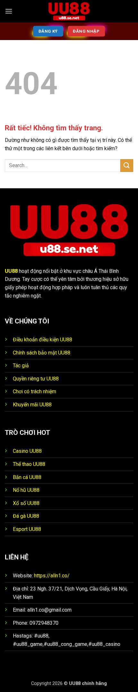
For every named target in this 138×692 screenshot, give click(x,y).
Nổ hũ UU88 (26, 490)
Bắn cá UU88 (27, 477)
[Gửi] (126, 165)
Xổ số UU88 (26, 503)
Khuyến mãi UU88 (32, 405)
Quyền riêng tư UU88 (36, 379)
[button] (9, 11)
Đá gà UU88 (26, 516)
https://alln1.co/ (52, 576)
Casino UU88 (27, 451)
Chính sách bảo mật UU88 (41, 353)
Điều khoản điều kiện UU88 (42, 340)
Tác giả (21, 365)
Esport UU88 (27, 529)
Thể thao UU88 (29, 464)
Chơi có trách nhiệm (34, 391)
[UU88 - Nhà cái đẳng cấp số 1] (69, 11)
